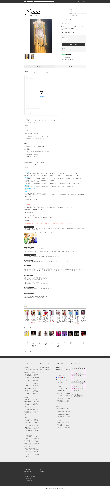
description (39, 66)
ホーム (62, 19)
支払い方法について (28, 469)
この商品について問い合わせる (67, 59)
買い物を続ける (65, 61)
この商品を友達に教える (66, 57)
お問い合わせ (42, 471)
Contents (30, 4)
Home (25, 4)
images (70, 66)
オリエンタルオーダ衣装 (67, 19)
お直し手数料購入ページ (29, 243)
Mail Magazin (77, 4)
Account (77, 1)
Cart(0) (84, 1)
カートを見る (42, 469)
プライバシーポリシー (28, 478)
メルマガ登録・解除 (28, 480)
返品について (64, 48)
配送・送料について (28, 471)
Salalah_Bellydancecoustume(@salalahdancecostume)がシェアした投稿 (41, 113)
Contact (83, 4)
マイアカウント (43, 467)
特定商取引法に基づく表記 (66, 49)
